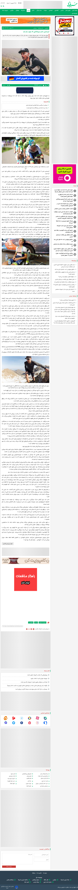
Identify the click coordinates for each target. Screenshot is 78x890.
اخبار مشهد (13, 774)
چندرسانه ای (74, 13)
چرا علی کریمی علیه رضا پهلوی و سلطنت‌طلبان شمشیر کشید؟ (65, 195)
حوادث (45, 10)
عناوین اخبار (68, 10)
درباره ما (45, 873)
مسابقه (33, 873)
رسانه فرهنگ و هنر (44, 774)
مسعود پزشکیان (35, 880)
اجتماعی (51, 10)
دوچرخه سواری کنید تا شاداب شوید (39, 678)
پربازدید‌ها (74, 261)
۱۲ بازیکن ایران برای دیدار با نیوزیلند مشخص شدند (65, 226)
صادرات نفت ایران (47, 882)
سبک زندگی (39, 10)
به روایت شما (5, 10)
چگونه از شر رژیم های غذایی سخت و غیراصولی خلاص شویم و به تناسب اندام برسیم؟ (27, 686)
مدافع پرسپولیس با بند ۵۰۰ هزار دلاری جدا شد (63, 240)
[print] (46, 85)
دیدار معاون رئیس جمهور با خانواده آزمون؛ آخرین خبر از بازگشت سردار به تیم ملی (63, 249)
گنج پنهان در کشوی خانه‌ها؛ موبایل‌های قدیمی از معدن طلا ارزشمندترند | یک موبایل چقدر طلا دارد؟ (64, 322)
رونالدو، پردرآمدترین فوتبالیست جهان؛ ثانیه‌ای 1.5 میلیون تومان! (64, 254)
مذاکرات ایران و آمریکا (23, 880)
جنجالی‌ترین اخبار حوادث (43, 776)
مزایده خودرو (28, 783)
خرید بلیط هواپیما (11, 781)
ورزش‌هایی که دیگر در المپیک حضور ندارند (37, 675)
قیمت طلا (26, 882)
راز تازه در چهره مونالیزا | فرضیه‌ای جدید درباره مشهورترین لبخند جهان (65, 317)
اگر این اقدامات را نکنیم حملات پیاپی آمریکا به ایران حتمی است (64, 304)
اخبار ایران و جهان (44, 778)
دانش (33, 10)
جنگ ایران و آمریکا (65, 880)
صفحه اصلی (74, 10)
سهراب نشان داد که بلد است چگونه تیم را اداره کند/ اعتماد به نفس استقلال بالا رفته (63, 191)
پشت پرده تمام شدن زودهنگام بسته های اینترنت (36, 108)
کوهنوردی (31, 622)
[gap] (6, 724)
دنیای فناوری (29, 778)
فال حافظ (46, 880)
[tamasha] (14, 720)
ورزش (36, 622)
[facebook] (27, 629)
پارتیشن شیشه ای (44, 786)
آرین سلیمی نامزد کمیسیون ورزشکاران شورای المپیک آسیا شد (64, 200)
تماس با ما (39, 873)
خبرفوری (63, 887)
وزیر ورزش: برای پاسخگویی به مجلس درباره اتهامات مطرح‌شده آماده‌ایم (64, 217)
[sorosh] (45, 724)
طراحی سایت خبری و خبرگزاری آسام (7, 887)
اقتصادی (57, 10)
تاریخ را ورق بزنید (11, 778)
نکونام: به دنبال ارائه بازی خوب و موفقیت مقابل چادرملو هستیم (63, 213)
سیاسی (62, 10)
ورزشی (28, 10)
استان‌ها (23, 10)
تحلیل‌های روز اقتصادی (27, 774)
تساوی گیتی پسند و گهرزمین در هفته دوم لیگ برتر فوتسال (63, 231)
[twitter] (31, 629)
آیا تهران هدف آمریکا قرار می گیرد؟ (67, 300)
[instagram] (37, 724)
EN (18, 3)
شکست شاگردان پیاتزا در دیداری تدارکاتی (63, 209)
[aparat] (37, 720)
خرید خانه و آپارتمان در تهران (42, 783)
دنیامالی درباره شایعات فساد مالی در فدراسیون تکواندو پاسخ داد (65, 204)
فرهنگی (17, 10)
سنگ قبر (29, 781)
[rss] (3, 6)
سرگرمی (12, 10)
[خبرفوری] (69, 5)
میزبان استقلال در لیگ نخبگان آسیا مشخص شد (63, 245)
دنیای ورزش (29, 776)
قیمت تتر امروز (45, 781)
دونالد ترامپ (36, 882)
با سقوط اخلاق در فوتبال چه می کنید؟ (66, 277)
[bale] (45, 720)
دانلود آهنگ (12, 783)
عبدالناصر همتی (10, 880)
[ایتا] (6, 720)
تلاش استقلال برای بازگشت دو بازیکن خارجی (64, 236)
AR (20, 3)
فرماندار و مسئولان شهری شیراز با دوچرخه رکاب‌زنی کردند (34, 682)
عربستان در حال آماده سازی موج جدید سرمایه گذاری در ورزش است (31, 689)
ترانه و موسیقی (12, 776)
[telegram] (22, 720)
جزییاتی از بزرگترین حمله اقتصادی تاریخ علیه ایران (36, 105)
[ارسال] (43, 85)
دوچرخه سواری (42, 622)
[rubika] (30, 720)
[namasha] (30, 724)
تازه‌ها (75, 186)
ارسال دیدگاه (9, 866)
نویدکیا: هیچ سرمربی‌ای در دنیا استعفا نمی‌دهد (64, 222)
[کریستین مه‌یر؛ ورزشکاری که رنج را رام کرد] (33, 629)
